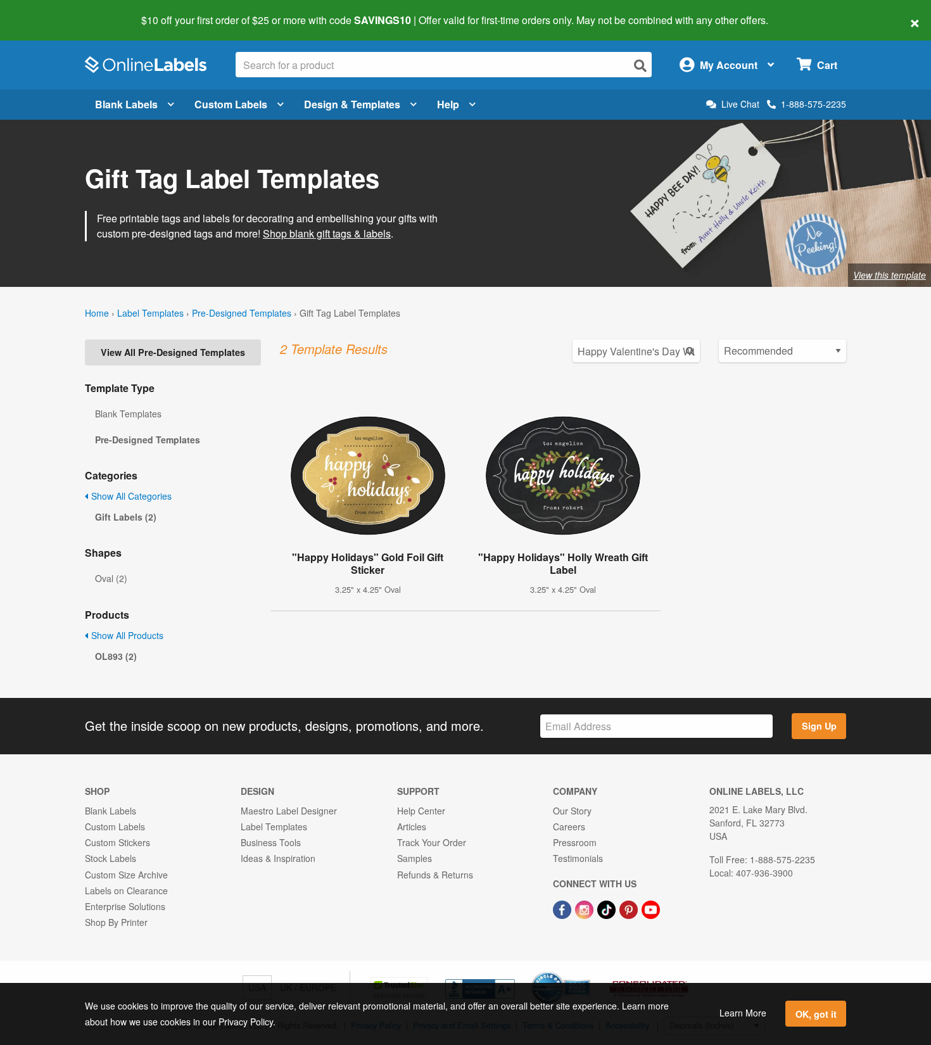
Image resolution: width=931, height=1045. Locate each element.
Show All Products (126, 635)
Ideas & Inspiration (278, 858)
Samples (414, 858)
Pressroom (575, 842)
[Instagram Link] (585, 908)
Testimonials (578, 858)
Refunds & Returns (435, 874)
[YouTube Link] (651, 908)
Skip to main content (46, 11)
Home (97, 313)
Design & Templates (352, 104)
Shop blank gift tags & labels (327, 233)
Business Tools (271, 842)
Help (448, 104)
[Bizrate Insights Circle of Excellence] (586, 973)
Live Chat (740, 104)
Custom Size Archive (126, 874)
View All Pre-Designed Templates (173, 352)
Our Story (572, 810)
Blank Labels (126, 104)
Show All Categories (130, 496)
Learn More (742, 1012)
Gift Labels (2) (125, 516)
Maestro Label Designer (289, 810)
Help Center (421, 810)
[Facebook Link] (563, 908)
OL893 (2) (116, 656)
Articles (411, 826)
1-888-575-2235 (813, 104)
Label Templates (150, 313)
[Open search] (640, 65)
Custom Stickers (117, 842)
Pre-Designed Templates (241, 313)
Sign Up (819, 725)
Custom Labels (230, 104)
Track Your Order (431, 842)
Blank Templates (128, 413)
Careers (569, 826)
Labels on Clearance (126, 890)
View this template (889, 275)
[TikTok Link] (607, 908)
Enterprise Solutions (125, 906)
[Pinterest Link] (629, 908)
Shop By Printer (116, 922)
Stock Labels (110, 858)
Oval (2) (111, 578)
